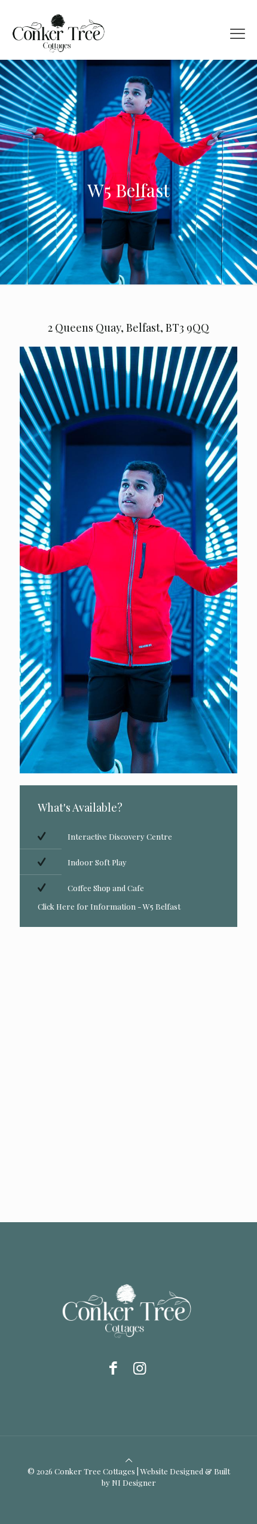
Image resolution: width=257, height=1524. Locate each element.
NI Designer (134, 1482)
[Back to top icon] (129, 1460)
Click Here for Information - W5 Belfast (109, 906)
